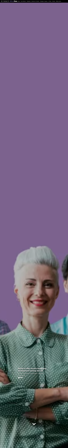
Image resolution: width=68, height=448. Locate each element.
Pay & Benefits (23, 1)
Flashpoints (29, 1)
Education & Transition (35, 1)
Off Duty (49, 1)
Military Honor (58, 1)
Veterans (53, 1)
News (19, 1)
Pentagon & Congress (44, 1)
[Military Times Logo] (13, 1)
